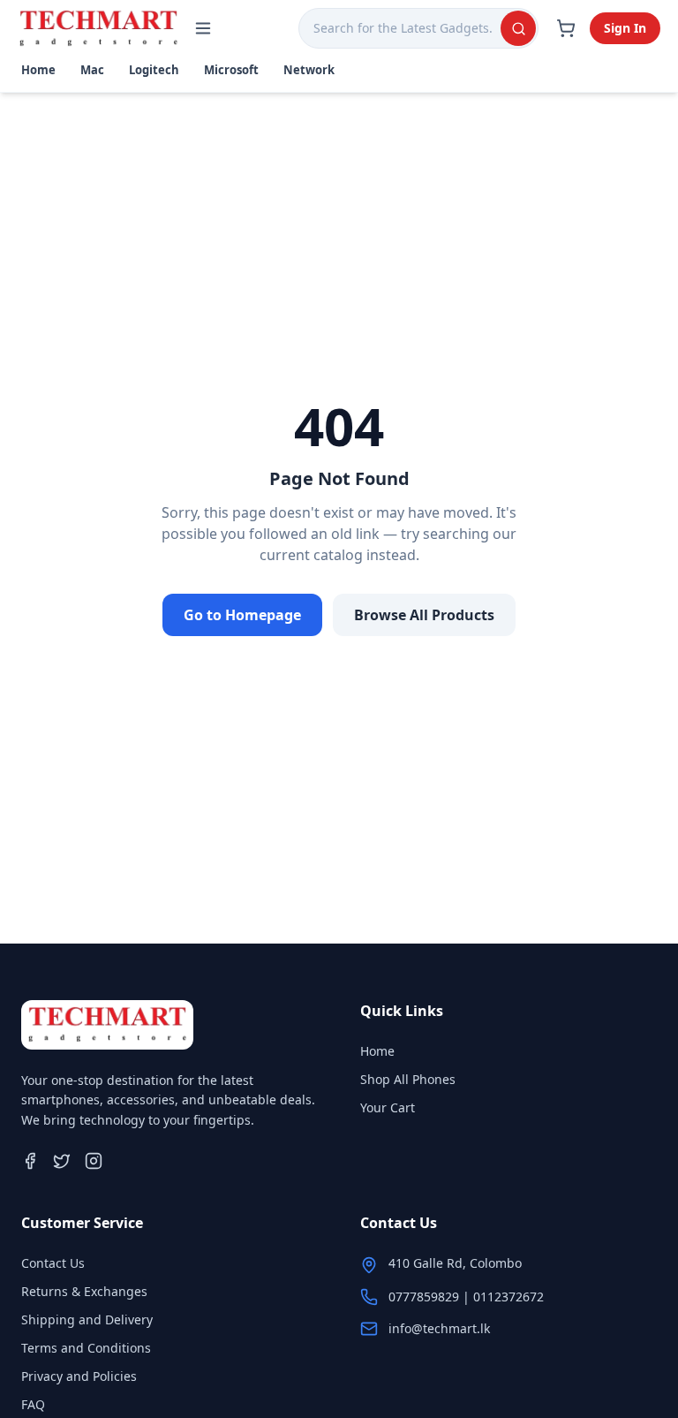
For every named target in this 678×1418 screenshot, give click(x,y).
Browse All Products (424, 615)
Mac (92, 70)
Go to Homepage (242, 615)
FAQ (33, 1404)
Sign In (625, 27)
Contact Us (53, 1263)
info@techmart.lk (439, 1328)
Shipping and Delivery (87, 1319)
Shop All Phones (408, 1079)
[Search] (518, 28)
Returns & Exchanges (84, 1291)
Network (309, 70)
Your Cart (387, 1107)
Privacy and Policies (79, 1376)
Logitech (154, 70)
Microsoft (231, 70)
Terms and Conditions (86, 1347)
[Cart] (566, 28)
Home (38, 70)
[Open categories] (203, 28)
